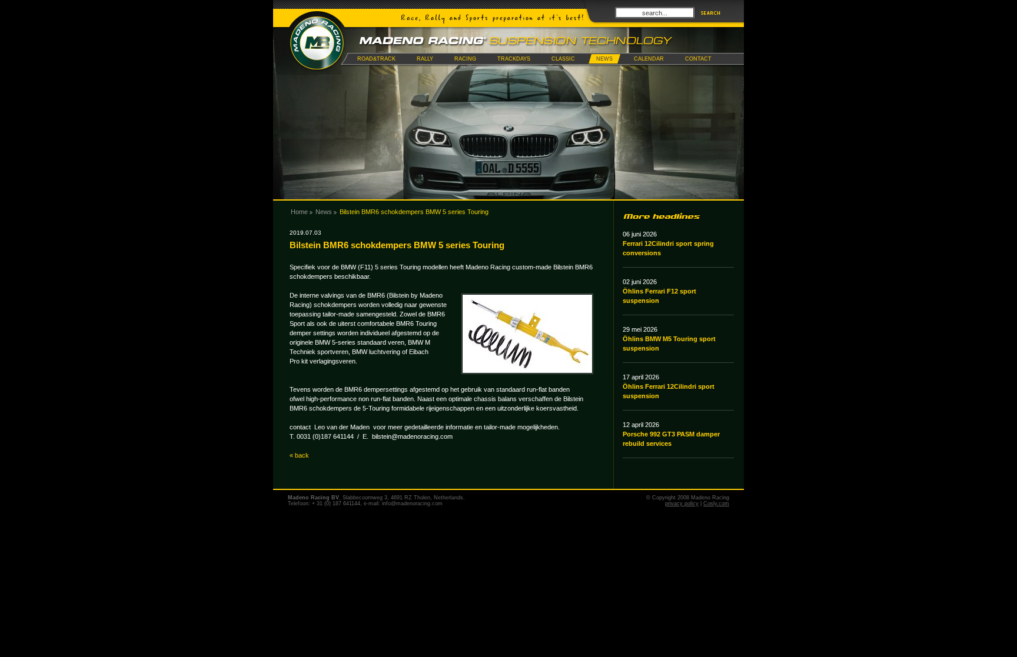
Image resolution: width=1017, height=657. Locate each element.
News (323, 211)
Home (299, 211)
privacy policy (682, 503)
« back (299, 455)
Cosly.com (716, 503)
